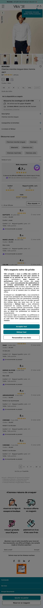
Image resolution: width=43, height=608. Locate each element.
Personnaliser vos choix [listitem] (21, 337)
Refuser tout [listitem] (21, 332)
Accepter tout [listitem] (21, 326)
